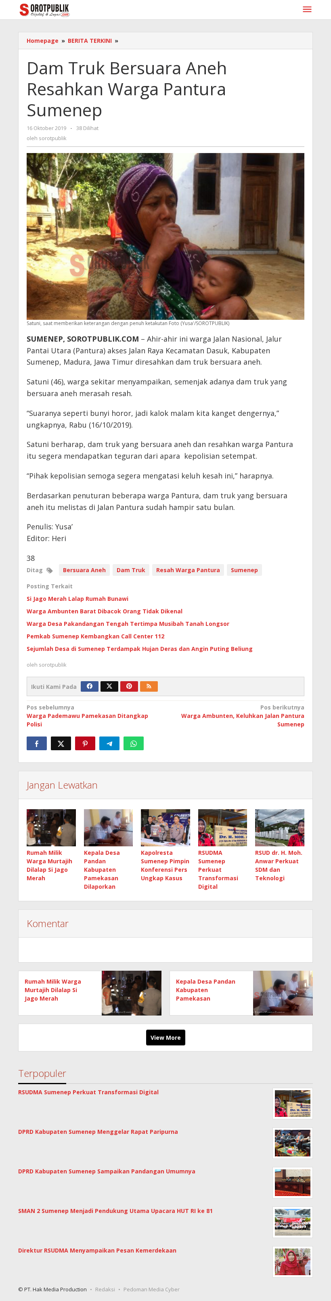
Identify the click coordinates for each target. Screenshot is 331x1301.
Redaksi (105, 1289)
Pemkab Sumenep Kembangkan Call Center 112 (95, 636)
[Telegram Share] (109, 743)
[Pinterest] (129, 686)
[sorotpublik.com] (65, 9)
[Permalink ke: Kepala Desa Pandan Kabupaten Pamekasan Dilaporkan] (108, 827)
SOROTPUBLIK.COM (103, 339)
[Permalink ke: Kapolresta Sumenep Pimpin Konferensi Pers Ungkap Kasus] (165, 827)
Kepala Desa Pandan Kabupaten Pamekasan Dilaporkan (102, 869)
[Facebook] (89, 686)
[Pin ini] (85, 743)
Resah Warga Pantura (188, 570)
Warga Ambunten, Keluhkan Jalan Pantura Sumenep (242, 715)
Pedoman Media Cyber (152, 1289)
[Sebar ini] (37, 743)
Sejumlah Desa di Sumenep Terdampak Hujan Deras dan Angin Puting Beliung (140, 649)
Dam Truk (131, 570)
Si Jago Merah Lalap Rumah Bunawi (77, 598)
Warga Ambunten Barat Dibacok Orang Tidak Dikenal (104, 611)
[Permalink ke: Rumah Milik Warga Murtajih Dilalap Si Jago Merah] (51, 827)
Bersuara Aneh (84, 570)
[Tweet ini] (61, 743)
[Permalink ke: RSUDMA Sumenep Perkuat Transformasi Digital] (222, 827)
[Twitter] (109, 686)
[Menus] (307, 10)
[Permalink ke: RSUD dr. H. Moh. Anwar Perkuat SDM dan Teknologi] (279, 827)
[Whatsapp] (134, 743)
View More (166, 1037)
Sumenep (244, 570)
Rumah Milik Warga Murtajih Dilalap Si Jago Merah (53, 990)
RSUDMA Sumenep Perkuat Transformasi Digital (218, 869)
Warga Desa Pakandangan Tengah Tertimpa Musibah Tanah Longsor (128, 623)
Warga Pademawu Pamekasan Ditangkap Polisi (87, 715)
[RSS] (149, 686)
